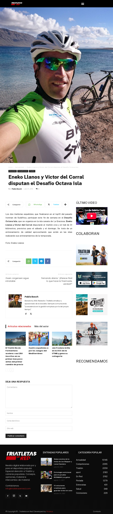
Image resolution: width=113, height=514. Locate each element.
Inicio (10, 167)
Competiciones (22, 171)
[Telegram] (41, 261)
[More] (65, 204)
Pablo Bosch (17, 189)
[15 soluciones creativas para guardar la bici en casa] (46, 488)
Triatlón (32, 171)
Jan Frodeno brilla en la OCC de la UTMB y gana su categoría (61, 352)
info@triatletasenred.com (18, 488)
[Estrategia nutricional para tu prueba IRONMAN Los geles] (46, 475)
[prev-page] (7, 370)
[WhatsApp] (28, 261)
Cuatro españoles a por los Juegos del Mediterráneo (38, 351)
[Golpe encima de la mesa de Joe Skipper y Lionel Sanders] (46, 462)
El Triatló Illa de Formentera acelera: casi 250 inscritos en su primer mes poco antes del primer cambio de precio (14, 356)
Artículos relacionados (19, 326)
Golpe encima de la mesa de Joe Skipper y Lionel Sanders (63, 461)
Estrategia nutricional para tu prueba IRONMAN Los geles (62, 474)
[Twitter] (35, 261)
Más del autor (41, 326)
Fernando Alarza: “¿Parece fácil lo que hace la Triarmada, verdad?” (56, 281)
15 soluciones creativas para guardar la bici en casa (63, 488)
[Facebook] (47, 261)
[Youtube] (26, 496)
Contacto (97, 511)
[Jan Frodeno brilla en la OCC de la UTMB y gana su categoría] (62, 339)
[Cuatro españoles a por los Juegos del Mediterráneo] (39, 339)
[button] (82, 3)
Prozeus (49, 511)
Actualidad (19, 167)
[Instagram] (14, 496)
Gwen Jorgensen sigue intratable (17, 279)
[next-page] (11, 370)
